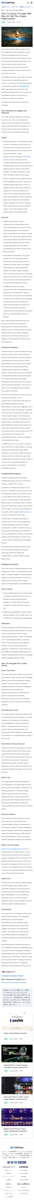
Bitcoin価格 (23, 1170)
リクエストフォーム (9, 1190)
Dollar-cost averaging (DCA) (11, 849)
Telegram (13, 976)
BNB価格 (23, 1176)
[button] (22, 1162)
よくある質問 (9, 1197)
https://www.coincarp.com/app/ (15, 982)
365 (17, 7)
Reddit (21, 976)
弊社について (9, 1170)
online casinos (24, 512)
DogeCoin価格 (24, 1180)
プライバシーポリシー (8, 1176)
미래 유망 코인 (24, 86)
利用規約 (9, 1173)
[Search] (28, 2)
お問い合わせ (9, 1193)
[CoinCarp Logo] (8, 2)
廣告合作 (9, 1187)
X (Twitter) (5, 976)
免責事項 (9, 1180)
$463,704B (27, 7)
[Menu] (31, 2)
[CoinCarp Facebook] (12, 1162)
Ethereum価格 (24, 1173)
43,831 (8, 7)
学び (2, 10)
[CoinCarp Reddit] (15, 1162)
